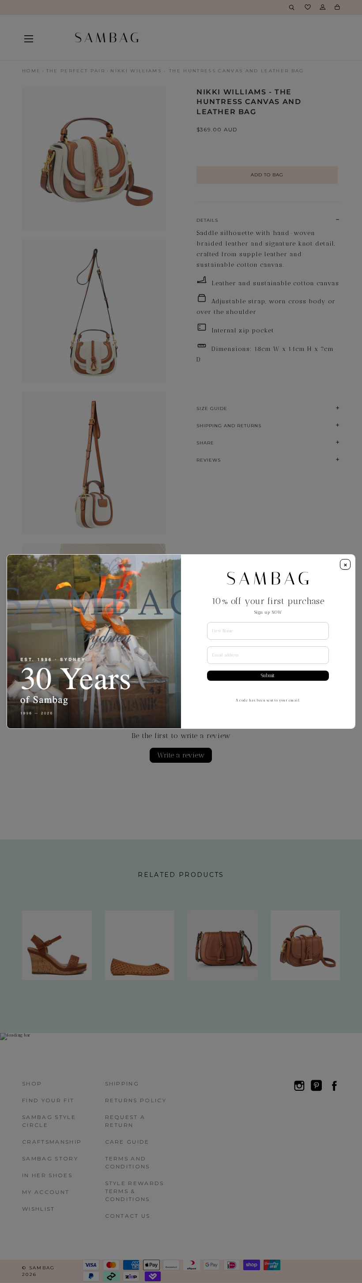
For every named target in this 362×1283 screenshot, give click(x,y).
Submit (268, 676)
